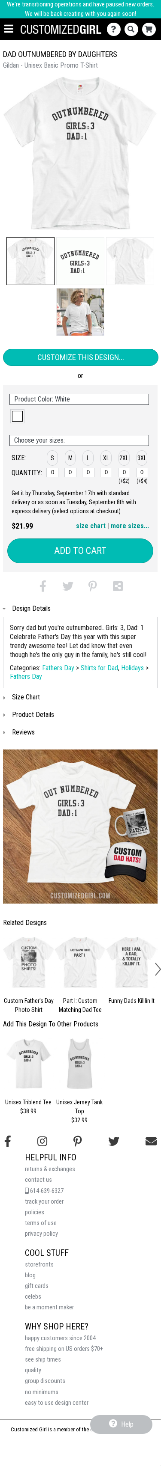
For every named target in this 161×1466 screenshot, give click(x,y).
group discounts (45, 1381)
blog (30, 1275)
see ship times (43, 1359)
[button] (30, 261)
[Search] (133, 29)
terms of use (41, 1223)
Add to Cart (80, 550)
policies (34, 1212)
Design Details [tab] (31, 608)
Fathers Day (58, 668)
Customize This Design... (80, 357)
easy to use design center (56, 1403)
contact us (38, 1180)
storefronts (39, 1264)
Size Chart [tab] (26, 697)
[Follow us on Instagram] (42, 1141)
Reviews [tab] (23, 732)
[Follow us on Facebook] (7, 1141)
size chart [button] (91, 526)
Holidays (132, 668)
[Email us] (151, 1141)
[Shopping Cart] (151, 29)
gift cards (37, 1286)
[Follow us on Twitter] (113, 1141)
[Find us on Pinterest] (77, 1141)
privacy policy (41, 1233)
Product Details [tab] (33, 715)
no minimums (41, 1392)
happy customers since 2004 (60, 1338)
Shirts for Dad (99, 668)
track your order (44, 1201)
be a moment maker (49, 1307)
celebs (33, 1296)
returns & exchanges (50, 1169)
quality (33, 1370)
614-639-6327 (46, 1191)
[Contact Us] (116, 29)
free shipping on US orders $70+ (64, 1349)
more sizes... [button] (130, 526)
